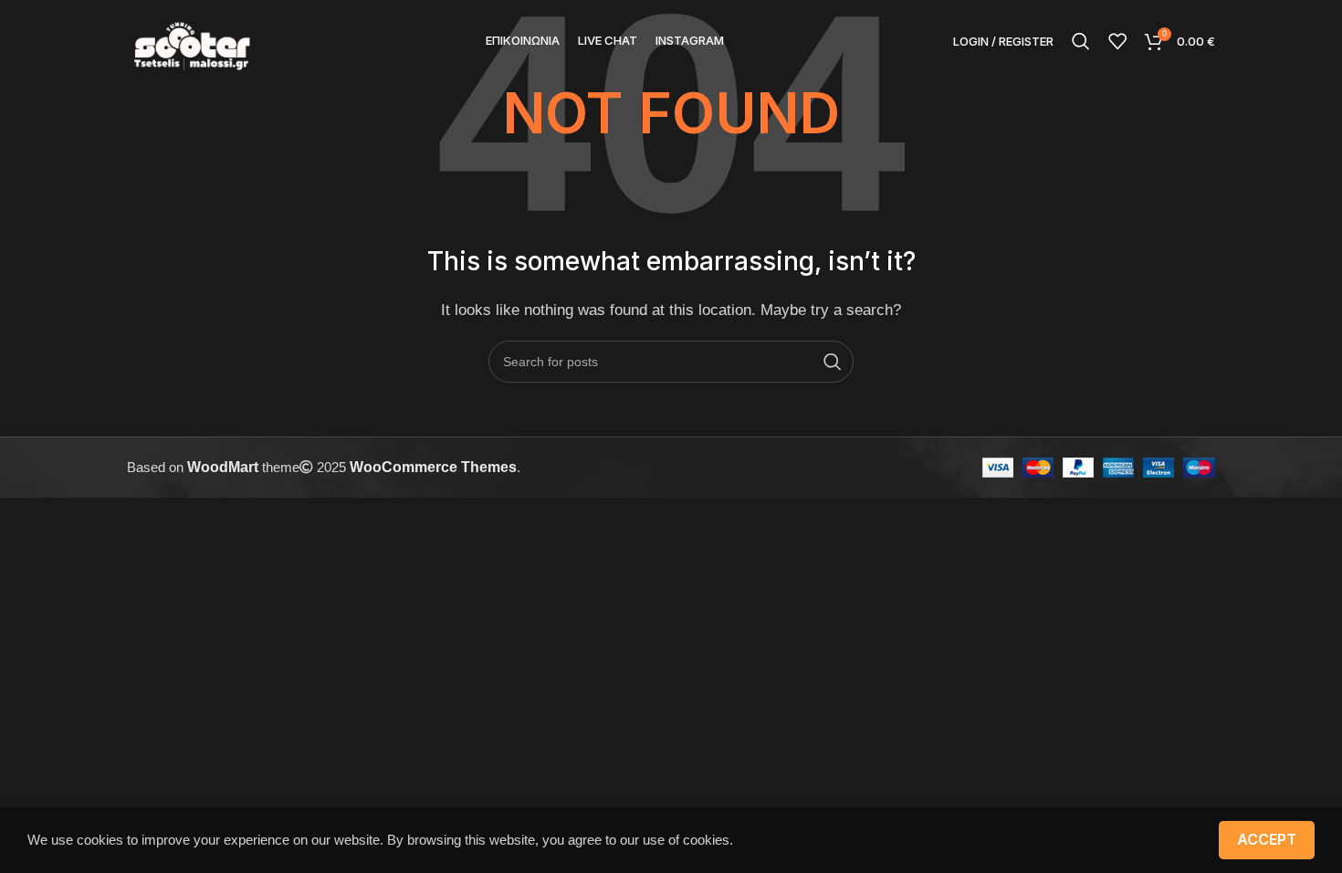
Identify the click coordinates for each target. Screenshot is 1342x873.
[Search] (1081, 41)
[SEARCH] (833, 362)
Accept (1266, 839)
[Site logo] (192, 39)
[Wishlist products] (1117, 41)
